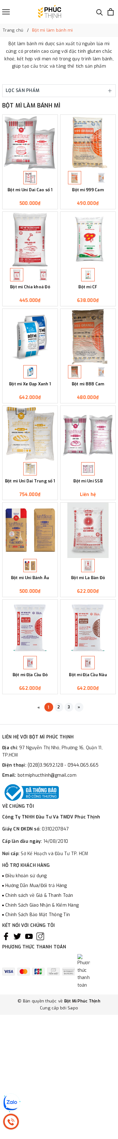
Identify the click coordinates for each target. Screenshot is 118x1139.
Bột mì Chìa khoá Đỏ (30, 287)
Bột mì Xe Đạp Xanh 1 (30, 384)
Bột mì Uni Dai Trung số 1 (30, 481)
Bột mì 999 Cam (88, 190)
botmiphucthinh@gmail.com (47, 775)
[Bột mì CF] (87, 239)
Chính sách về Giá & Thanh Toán (39, 895)
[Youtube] (29, 936)
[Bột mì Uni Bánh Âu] (30, 530)
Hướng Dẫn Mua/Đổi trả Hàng (36, 886)
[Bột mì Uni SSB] (87, 433)
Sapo (73, 1008)
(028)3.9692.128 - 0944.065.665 (63, 765)
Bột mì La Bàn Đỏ (88, 577)
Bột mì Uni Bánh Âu (30, 577)
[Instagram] (40, 936)
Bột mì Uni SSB (88, 481)
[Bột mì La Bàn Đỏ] (87, 530)
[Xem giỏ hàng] (111, 11)
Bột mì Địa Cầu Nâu (88, 674)
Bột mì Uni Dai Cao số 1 (30, 190)
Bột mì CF (87, 287)
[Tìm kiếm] (99, 12)
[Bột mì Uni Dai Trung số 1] (30, 433)
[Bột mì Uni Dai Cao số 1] (30, 142)
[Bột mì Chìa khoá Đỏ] (30, 239)
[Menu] (6, 12)
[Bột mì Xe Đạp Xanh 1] (30, 336)
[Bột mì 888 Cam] (87, 336)
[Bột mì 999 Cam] (87, 142)
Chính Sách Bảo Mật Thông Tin (37, 915)
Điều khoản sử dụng (26, 876)
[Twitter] (17, 936)
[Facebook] (6, 936)
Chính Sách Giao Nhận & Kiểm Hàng (42, 905)
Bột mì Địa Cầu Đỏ (30, 674)
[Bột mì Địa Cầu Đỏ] (30, 627)
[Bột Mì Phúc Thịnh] (49, 12)
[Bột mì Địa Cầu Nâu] (87, 627)
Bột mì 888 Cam (88, 384)
